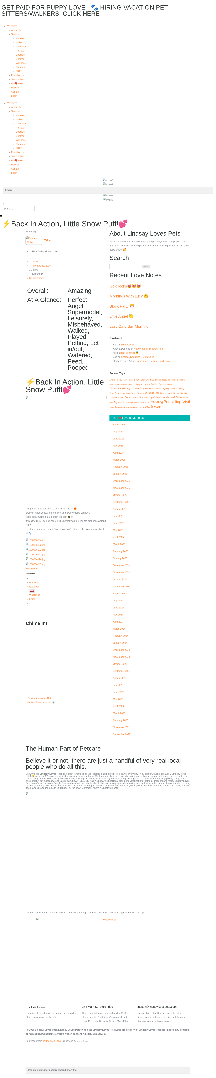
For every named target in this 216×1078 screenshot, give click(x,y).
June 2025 (118, 523)
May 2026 (118, 445)
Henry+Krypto (173, 393)
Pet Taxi (20, 50)
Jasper (121, 397)
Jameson (113, 397)
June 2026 (118, 438)
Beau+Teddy (161, 380)
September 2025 (121, 502)
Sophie (111, 407)
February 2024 (120, 636)
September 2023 (121, 671)
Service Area (18, 79)
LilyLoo (143, 397)
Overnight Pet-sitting (134, 402)
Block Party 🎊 (121, 306)
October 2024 (120, 579)
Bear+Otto (145, 380)
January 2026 (120, 474)
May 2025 (118, 530)
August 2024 (119, 593)
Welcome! (11, 26)
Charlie (146, 384)
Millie (179, 397)
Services (15, 34)
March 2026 (119, 460)
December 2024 (121, 565)
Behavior (20, 59)
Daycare (20, 55)
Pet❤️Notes (17, 83)
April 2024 (118, 621)
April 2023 (118, 706)
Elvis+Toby (138, 388)
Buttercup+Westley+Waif (118, 384)
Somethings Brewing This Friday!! (153, 361)
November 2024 (121, 572)
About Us (16, 30)
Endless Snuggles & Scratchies (137, 357)
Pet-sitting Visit (176, 402)
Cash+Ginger (135, 384)
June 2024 (118, 607)
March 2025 (119, 544)
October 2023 (120, 664)
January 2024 (120, 643)
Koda (135, 397)
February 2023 (120, 720)
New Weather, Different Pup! (148, 349)
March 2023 (119, 713)
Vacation (20, 38)
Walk (35, 261)
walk (149, 406)
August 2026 (119, 424)
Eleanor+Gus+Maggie (120, 388)
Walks (19, 42)
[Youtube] (45, 981)
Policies (15, 87)
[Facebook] (29, 981)
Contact (15, 92)
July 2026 (118, 431)
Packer (146, 402)
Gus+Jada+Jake (152, 392)
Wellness (21, 63)
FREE (19, 71)
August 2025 (119, 509)
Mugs (111, 402)
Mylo (117, 402)
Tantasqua (120, 407)
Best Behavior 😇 (129, 353)
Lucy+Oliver (153, 397)
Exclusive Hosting (177, 389)
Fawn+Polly (114, 393)
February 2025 (120, 551)
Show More (32, 568)
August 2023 (119, 678)
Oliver (122, 402)
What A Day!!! (128, 344)
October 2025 (120, 495)
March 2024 (119, 629)
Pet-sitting (156, 402)
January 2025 (120, 558)
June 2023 (118, 692)
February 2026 (120, 467)
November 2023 (121, 657)
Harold (163, 393)
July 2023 (118, 685)
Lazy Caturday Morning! (129, 326)
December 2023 (121, 650)
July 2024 (118, 600)
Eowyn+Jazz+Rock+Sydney (157, 389)
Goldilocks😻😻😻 (125, 286)
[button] (108, 204)
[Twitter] (37, 981)
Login (14, 96)
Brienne (181, 379)
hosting (183, 393)
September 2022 (121, 734)
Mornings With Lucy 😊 (128, 296)
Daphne (169, 384)
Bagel (137, 379)
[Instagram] (53, 981)
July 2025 (118, 516)
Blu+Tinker (172, 380)
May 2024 (118, 614)
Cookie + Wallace (158, 384)
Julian (128, 397)
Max (162, 397)
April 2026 (118, 453)
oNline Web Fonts (52, 1041)
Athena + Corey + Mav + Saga (121, 380)
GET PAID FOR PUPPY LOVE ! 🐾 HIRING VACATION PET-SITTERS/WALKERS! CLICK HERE (85, 10)
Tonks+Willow (131, 407)
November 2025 (121, 488)
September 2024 (121, 586)
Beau (153, 379)
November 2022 (121, 727)
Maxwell (170, 397)
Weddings (21, 46)
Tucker (141, 407)
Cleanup (20, 67)
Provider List (17, 75)
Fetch (146, 267)
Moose (185, 398)
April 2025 (118, 537)
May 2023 (118, 699)
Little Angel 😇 (121, 316)
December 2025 (121, 481)
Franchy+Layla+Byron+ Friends (130, 393)
